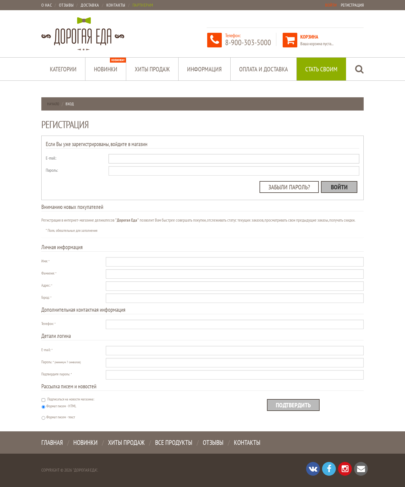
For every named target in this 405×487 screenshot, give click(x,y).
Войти (331, 5)
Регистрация (352, 5)
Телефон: (48, 323)
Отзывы (213, 442)
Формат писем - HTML (61, 405)
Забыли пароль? (289, 187)
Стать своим (321, 69)
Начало (53, 103)
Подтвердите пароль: (56, 374)
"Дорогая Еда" (85, 470)
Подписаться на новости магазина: (70, 399)
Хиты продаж (152, 69)
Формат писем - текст (60, 417)
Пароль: (52, 170)
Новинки (109, 65)
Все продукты (173, 442)
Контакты (247, 442)
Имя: (45, 261)
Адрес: (46, 285)
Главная (52, 442)
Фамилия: (48, 273)
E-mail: (51, 158)
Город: (46, 297)
